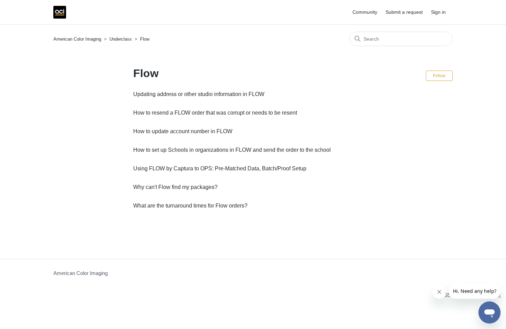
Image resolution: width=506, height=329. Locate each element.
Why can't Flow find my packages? (175, 187)
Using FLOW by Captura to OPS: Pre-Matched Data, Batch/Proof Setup (219, 168)
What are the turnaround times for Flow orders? (190, 206)
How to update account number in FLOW (182, 131)
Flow (144, 39)
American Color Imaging (77, 39)
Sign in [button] (438, 12)
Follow (439, 75)
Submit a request (404, 12)
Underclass (121, 39)
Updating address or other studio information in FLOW (198, 94)
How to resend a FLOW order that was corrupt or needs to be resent (215, 113)
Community (364, 12)
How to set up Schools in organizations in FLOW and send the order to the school (232, 150)
